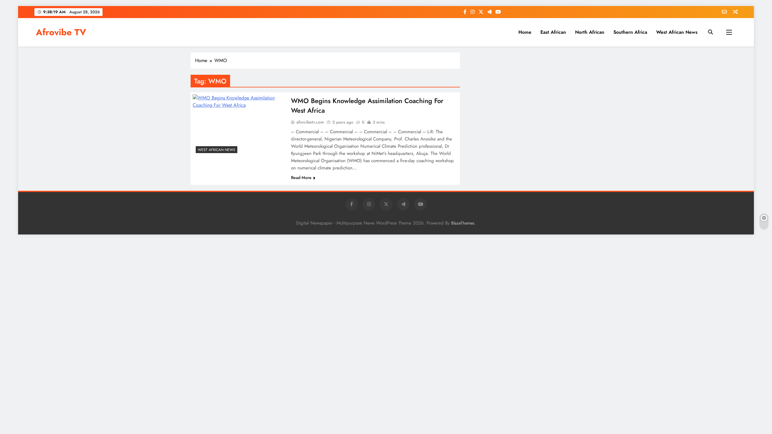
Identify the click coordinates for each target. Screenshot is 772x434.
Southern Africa (630, 32)
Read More (301, 178)
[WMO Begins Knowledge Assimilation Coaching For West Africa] (239, 125)
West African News (677, 32)
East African (553, 32)
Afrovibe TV (61, 32)
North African (589, 32)
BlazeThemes (462, 223)
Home (524, 32)
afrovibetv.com (310, 122)
